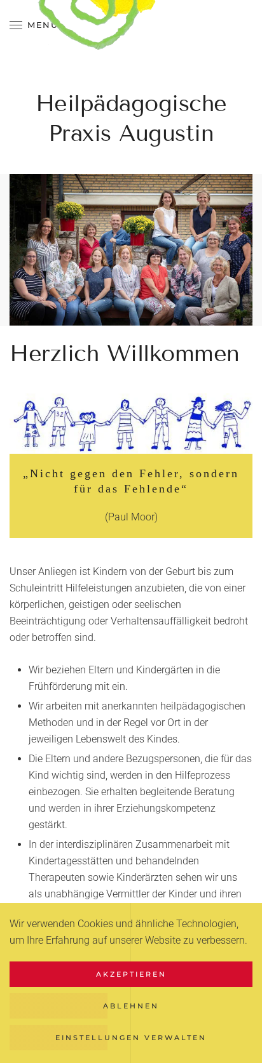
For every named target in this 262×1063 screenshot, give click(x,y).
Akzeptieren (131, 974)
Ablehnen (131, 1005)
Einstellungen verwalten (131, 1037)
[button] (34, 25)
